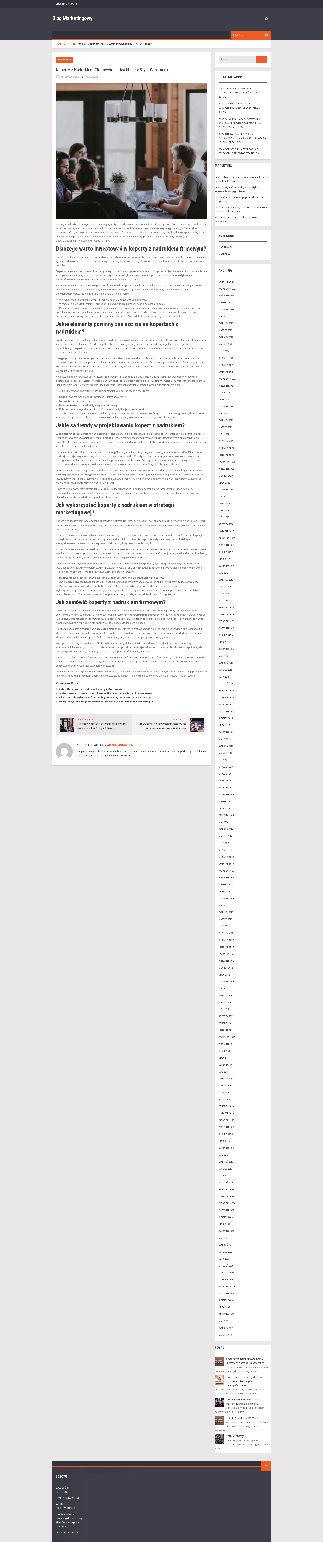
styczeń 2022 (226, 358)
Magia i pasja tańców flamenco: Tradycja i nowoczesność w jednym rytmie (240, 92)
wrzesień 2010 (226, 1127)
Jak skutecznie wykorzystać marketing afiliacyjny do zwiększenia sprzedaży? (104, 697)
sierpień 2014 (226, 801)
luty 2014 (224, 843)
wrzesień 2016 (226, 628)
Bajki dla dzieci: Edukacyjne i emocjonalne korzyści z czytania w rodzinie (239, 107)
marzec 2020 (225, 510)
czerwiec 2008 (226, 1314)
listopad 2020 (226, 455)
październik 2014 (227, 787)
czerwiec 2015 (226, 732)
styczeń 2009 (226, 1265)
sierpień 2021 (226, 392)
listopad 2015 (226, 697)
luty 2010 (224, 1175)
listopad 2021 (226, 371)
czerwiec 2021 (226, 406)
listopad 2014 (226, 780)
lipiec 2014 (224, 808)
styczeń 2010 (226, 1182)
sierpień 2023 (226, 302)
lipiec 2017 (224, 559)
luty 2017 (224, 593)
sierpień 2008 (226, 1300)
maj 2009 (223, 1238)
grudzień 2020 (226, 448)
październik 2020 (227, 462)
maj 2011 (223, 1071)
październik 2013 (227, 870)
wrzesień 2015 (226, 711)
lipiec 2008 (224, 1307)
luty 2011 (224, 1092)
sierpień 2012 (226, 967)
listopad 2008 (226, 1279)
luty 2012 (224, 1009)
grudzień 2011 (226, 1023)
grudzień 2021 (226, 364)
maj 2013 (223, 905)
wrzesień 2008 (226, 1293)
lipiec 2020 (224, 482)
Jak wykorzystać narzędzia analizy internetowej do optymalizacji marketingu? (105, 701)
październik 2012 (227, 953)
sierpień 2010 (226, 1134)
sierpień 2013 (226, 884)
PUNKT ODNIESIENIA (67, 1532)
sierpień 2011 (226, 1050)
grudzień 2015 (226, 690)
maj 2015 (223, 739)
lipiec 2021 (224, 399)
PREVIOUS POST (86, 719)
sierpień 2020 (226, 475)
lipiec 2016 (224, 642)
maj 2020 (223, 496)
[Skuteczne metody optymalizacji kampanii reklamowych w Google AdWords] (67, 724)
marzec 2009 (225, 1251)
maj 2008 (223, 1321)
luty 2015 (224, 759)
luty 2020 (224, 517)
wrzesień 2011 (226, 1044)
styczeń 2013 (226, 933)
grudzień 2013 (226, 856)
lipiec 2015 (224, 725)
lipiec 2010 (224, 1141)
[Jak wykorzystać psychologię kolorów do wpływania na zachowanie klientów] (197, 724)
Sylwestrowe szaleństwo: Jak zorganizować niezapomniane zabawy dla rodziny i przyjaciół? (243, 138)
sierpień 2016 (226, 635)
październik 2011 (227, 1037)
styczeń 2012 (226, 1016)
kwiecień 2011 (226, 1078)
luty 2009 (224, 1258)
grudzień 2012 (226, 940)
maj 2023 (223, 316)
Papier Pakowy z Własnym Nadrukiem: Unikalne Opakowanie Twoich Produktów (105, 693)
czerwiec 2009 (226, 1231)
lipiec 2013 (224, 891)
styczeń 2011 (226, 1099)
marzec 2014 (225, 836)
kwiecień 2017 (226, 579)
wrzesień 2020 (226, 468)
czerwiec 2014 (226, 815)
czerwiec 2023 (226, 309)
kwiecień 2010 (226, 1161)
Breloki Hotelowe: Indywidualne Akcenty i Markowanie (90, 689)
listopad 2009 (226, 1196)
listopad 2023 (226, 281)
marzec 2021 (225, 427)
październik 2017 (227, 538)
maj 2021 (223, 413)
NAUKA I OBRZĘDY (236, 1436)
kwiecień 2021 (226, 420)
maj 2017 (223, 572)
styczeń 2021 (226, 441)
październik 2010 (227, 1120)
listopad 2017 (226, 531)
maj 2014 (223, 822)
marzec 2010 (225, 1168)
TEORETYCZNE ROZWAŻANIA (242, 1418)
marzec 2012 (225, 1002)
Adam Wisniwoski (120, 745)
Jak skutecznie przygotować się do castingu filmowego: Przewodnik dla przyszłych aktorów (240, 122)
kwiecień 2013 (226, 912)
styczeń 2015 (226, 766)
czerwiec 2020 (226, 489)
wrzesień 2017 (226, 545)
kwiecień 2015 (226, 746)
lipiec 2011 (224, 1057)
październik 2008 (227, 1286)
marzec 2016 (225, 669)
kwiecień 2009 (226, 1244)
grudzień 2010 (226, 1106)
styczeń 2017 (226, 600)
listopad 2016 (226, 614)
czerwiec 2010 (226, 1147)
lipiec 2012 (224, 974)
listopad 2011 (226, 1030)
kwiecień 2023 (226, 323)
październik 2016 (227, 621)
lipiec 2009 (224, 1224)
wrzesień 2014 (226, 794)
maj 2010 (223, 1154)
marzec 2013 (225, 919)
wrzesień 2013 (226, 877)
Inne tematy (225, 247)
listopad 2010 (226, 1113)
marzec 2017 (225, 586)
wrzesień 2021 (226, 385)
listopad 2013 (226, 863)
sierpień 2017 (226, 552)
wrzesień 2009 (226, 1210)
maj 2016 (223, 656)
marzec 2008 (225, 1335)
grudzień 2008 (226, 1272)
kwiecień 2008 (226, 1328)
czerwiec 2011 (226, 1064)
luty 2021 (224, 434)
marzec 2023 (225, 330)
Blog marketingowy (72, 18)
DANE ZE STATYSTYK (68, 1497)
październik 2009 (227, 1203)
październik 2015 (227, 704)
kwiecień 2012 (226, 995)
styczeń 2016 (226, 683)
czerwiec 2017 (226, 565)
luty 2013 (224, 926)
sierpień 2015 (226, 718)
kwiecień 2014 (226, 829)
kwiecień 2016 (226, 662)
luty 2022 (224, 351)
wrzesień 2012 (226, 960)
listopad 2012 (226, 947)
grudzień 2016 (226, 607)
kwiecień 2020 (226, 503)
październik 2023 (227, 288)
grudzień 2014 (226, 773)
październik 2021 (227, 378)
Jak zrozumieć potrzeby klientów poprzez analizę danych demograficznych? (244, 1381)
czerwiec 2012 (226, 981)
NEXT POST (179, 719)
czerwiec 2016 (226, 649)
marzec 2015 (225, 753)
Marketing (64, 59)
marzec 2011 (225, 1085)
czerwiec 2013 (226, 898)
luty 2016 (224, 676)
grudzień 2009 (226, 1189)
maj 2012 (223, 988)
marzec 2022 (225, 344)
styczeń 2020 (226, 524)
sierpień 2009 (226, 1217)
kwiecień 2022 (226, 337)
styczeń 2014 (226, 850)
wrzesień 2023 (226, 295)
